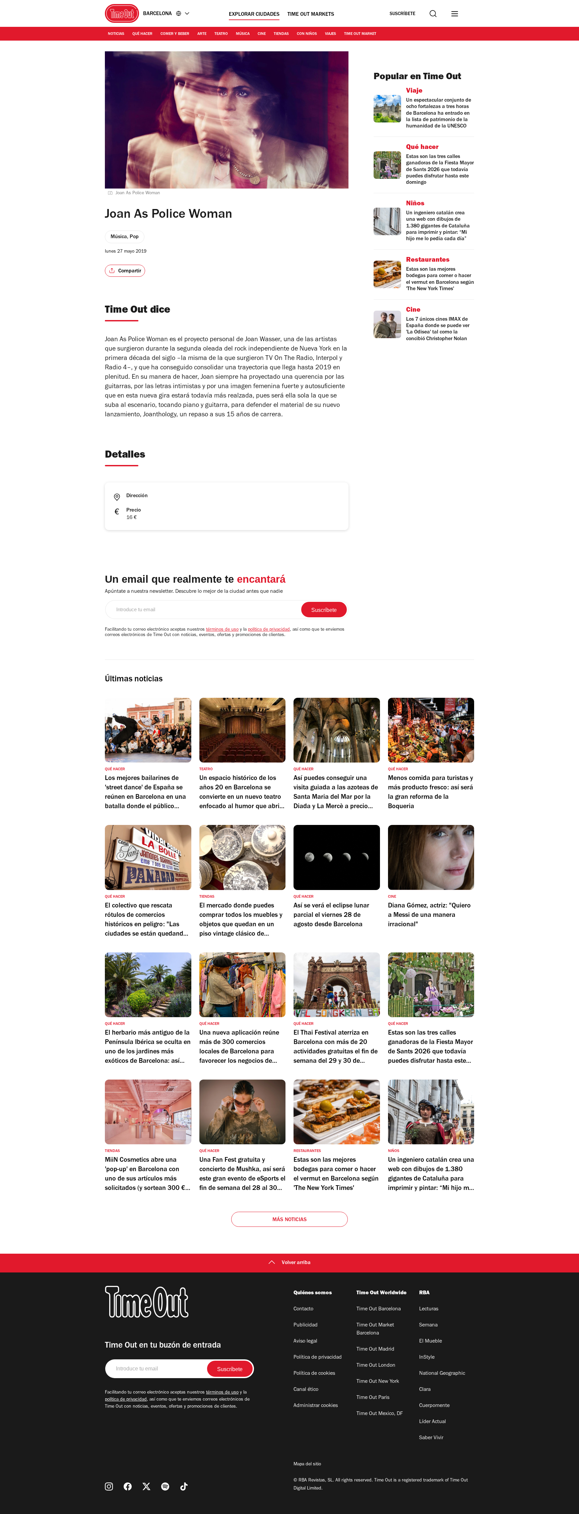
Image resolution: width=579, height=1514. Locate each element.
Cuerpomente (434, 1406)
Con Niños (307, 34)
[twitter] (146, 1486)
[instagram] (109, 1486)
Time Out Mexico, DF (380, 1414)
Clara (425, 1390)
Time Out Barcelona (379, 1309)
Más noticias (289, 1220)
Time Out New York (378, 1382)
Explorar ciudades (254, 14)
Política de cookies (314, 1373)
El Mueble (430, 1341)
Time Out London (376, 1365)
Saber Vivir (431, 1438)
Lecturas (428, 1309)
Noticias (116, 34)
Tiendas (281, 34)
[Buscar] (433, 13)
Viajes (330, 34)
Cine (262, 34)
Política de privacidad (318, 1357)
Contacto (303, 1309)
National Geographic (442, 1373)
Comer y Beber (174, 34)
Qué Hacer (142, 34)
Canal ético (306, 1390)
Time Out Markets (310, 14)
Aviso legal (305, 1341)
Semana (428, 1325)
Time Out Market (360, 34)
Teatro (221, 34)
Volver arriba (296, 1263)
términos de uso (222, 630)
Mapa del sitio (307, 1464)
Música (243, 34)
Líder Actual (432, 1422)
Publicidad (306, 1325)
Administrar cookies (316, 1406)
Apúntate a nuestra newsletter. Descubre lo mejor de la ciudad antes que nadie (194, 591)
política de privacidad (269, 630)
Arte (201, 34)
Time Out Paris (373, 1398)
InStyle (427, 1357)
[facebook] (128, 1486)
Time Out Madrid (375, 1349)
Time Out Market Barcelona (375, 1329)
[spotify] (165, 1486)
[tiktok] (184, 1486)
